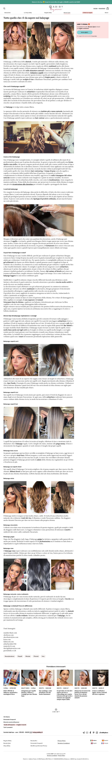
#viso (43, 656)
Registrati (102, 8)
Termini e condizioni (52, 755)
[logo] (56, 8)
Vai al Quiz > (84, 32)
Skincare (48, 688)
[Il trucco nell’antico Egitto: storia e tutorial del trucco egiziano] (100, 678)
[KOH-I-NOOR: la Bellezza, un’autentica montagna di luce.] (12, 678)
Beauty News (25, 688)
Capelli (6, 688)
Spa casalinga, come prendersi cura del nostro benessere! (45, 692)
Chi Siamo (7, 717)
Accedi (95, 8)
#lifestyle (27, 656)
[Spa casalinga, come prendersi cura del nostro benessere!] (47, 678)
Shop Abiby (7, 746)
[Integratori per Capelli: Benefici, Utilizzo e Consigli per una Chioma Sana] (29, 678)
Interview (13, 688)
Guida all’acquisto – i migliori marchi (15, 725)
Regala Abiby (48, 12)
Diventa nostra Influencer (11, 722)
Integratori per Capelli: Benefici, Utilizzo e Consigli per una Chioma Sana (29, 693)
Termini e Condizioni (64, 743)
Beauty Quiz (67, 12)
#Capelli (20, 656)
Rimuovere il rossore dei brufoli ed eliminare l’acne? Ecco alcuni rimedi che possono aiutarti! (82, 694)
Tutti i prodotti (8, 727)
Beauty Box (34, 741)
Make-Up (65, 688)
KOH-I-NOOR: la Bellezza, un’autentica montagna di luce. (10, 692)
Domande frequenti (10, 719)
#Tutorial (36, 656)
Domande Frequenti (36, 743)
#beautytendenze (9, 656)
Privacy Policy (94, 36)
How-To (41, 688)
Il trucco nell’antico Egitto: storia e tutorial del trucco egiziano (99, 692)
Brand (106, 12)
